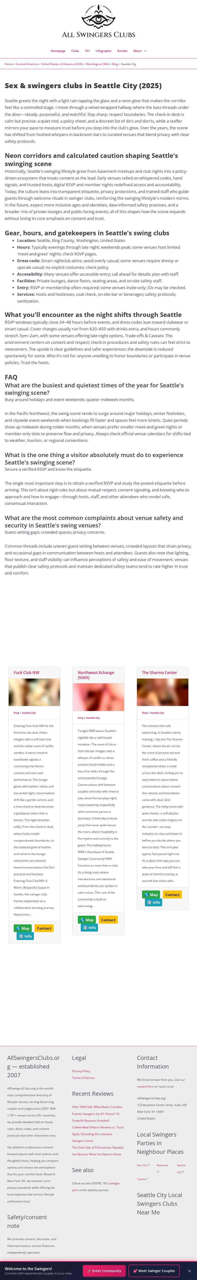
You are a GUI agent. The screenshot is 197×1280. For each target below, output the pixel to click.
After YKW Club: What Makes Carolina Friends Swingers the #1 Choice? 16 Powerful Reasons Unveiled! (97, 1113)
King (115, 64)
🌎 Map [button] (23, 928)
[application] (144, 51)
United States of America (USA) (62, 64)
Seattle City (29, 712)
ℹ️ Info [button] (25, 936)
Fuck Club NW (26, 672)
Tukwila (141, 1179)
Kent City (142, 1165)
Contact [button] (44, 928)
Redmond (162, 1165)
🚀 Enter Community (104, 1270)
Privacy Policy (81, 1071)
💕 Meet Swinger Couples (154, 1270)
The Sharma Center (159, 672)
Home (9, 64)
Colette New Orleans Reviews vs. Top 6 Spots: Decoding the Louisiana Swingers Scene (98, 1134)
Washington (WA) (97, 64)
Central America (27, 64)
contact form (145, 1086)
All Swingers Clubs (98, 35)
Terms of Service (83, 1078)
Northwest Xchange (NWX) (96, 675)
